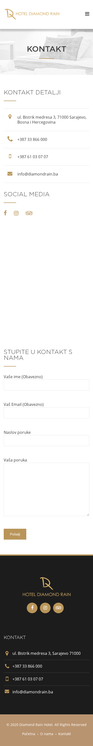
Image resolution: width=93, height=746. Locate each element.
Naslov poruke (17, 432)
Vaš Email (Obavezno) (24, 404)
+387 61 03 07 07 (32, 156)
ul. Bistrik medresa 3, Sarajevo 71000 (46, 653)
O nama (46, 733)
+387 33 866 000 (32, 139)
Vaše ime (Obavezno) (23, 376)
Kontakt (64, 733)
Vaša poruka (15, 460)
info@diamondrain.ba (37, 174)
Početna (28, 733)
